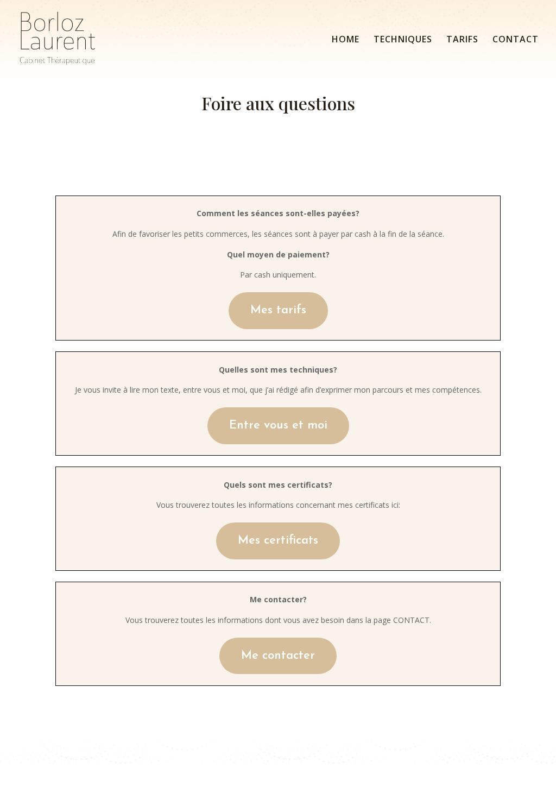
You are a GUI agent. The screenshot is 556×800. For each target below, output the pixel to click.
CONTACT (515, 40)
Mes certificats (278, 540)
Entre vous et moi (278, 425)
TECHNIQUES (403, 40)
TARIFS (462, 40)
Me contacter (278, 656)
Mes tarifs (278, 310)
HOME (345, 40)
